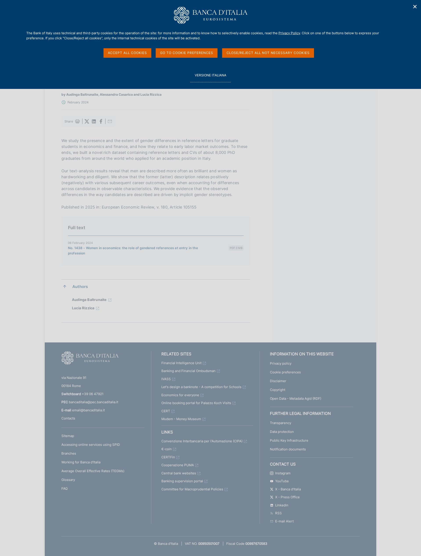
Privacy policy (280, 363)
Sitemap (67, 436)
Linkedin (281, 505)
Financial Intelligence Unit (181, 363)
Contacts (68, 418)
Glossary (68, 480)
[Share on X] (86, 121)
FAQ (64, 488)
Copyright (277, 390)
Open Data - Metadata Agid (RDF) (295, 398)
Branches (68, 453)
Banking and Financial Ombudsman (188, 371)
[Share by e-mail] (109, 121)
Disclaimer (278, 381)
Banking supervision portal (182, 481)
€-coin (166, 449)
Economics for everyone (180, 395)
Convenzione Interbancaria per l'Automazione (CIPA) (202, 441)
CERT (165, 411)
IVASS (166, 379)
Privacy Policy (289, 33)
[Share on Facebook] (100, 121)
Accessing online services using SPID (90, 445)
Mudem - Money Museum (181, 419)
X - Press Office (287, 497)
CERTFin (168, 457)
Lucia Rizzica (83, 308)
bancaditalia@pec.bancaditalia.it (93, 402)
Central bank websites (178, 473)
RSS (278, 513)
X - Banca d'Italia (288, 489)
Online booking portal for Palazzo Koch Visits (196, 403)
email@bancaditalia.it (88, 410)
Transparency (280, 423)
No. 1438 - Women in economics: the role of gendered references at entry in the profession (133, 250)
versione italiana (210, 78)
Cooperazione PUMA (177, 465)
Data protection (282, 432)
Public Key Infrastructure (289, 440)
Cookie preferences (285, 372)
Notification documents (288, 449)
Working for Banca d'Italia (80, 462)
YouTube (282, 481)
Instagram (283, 473)
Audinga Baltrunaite (89, 299)
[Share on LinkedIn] (93, 121)
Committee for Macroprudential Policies (192, 489)
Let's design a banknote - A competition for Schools (201, 387)
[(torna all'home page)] (89, 359)
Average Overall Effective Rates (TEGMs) (92, 471)
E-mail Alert (284, 521)
